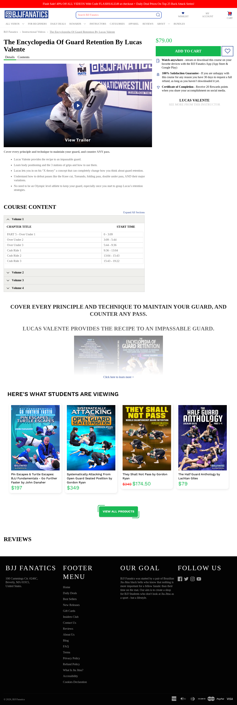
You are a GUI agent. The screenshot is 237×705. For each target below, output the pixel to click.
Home (66, 587)
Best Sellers (70, 599)
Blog (66, 640)
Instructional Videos (33, 31)
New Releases (71, 605)
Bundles (179, 23)
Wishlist (183, 16)
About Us (68, 634)
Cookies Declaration (75, 682)
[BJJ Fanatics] (27, 14)
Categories (117, 23)
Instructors (98, 23)
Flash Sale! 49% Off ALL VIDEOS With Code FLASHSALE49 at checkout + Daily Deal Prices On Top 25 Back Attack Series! (118, 3)
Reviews (148, 23)
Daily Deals (58, 23)
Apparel (133, 23)
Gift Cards (69, 610)
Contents (23, 57)
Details (10, 57)
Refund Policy (71, 664)
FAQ (66, 646)
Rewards (75, 23)
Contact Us (69, 622)
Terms (66, 652)
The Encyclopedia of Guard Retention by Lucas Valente (82, 31)
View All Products (118, 511)
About (161, 23)
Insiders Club (71, 616)
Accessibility (70, 676)
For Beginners (37, 23)
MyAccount (207, 15)
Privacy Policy (71, 658)
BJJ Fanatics (11, 31)
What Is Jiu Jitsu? (73, 670)
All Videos (12, 23)
